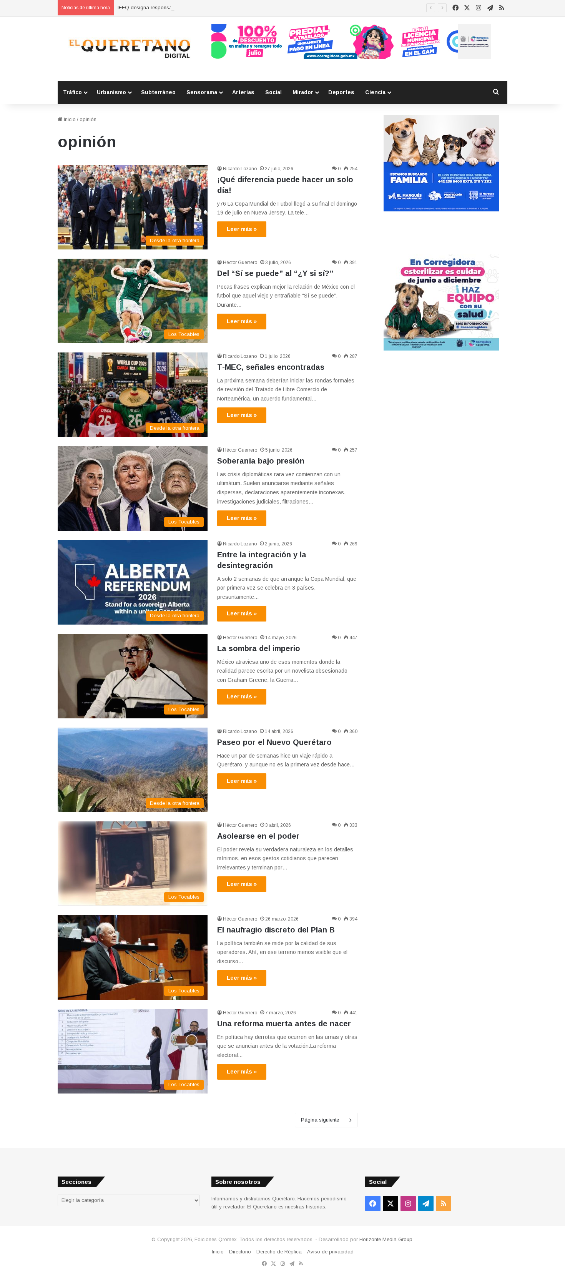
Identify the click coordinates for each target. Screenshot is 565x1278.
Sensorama (201, 92)
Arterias (243, 92)
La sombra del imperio (258, 648)
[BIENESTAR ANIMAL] (441, 210)
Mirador (302, 92)
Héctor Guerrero (240, 262)
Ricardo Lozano (240, 168)
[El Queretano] (129, 48)
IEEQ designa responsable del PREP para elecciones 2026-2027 (192, 7)
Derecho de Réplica (279, 1252)
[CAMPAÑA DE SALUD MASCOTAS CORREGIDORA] (441, 349)
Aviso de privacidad (330, 1252)
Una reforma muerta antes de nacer (284, 1023)
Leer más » (242, 229)
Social (273, 92)
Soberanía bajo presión (260, 461)
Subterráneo (158, 92)
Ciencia (375, 92)
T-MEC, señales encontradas (270, 367)
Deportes (341, 92)
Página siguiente (320, 1120)
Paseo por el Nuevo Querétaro (274, 742)
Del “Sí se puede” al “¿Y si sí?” (275, 273)
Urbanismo (111, 92)
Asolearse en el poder (258, 836)
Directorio (240, 1252)
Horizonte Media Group (385, 1239)
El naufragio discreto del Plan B (276, 930)
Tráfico (72, 92)
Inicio (69, 119)
